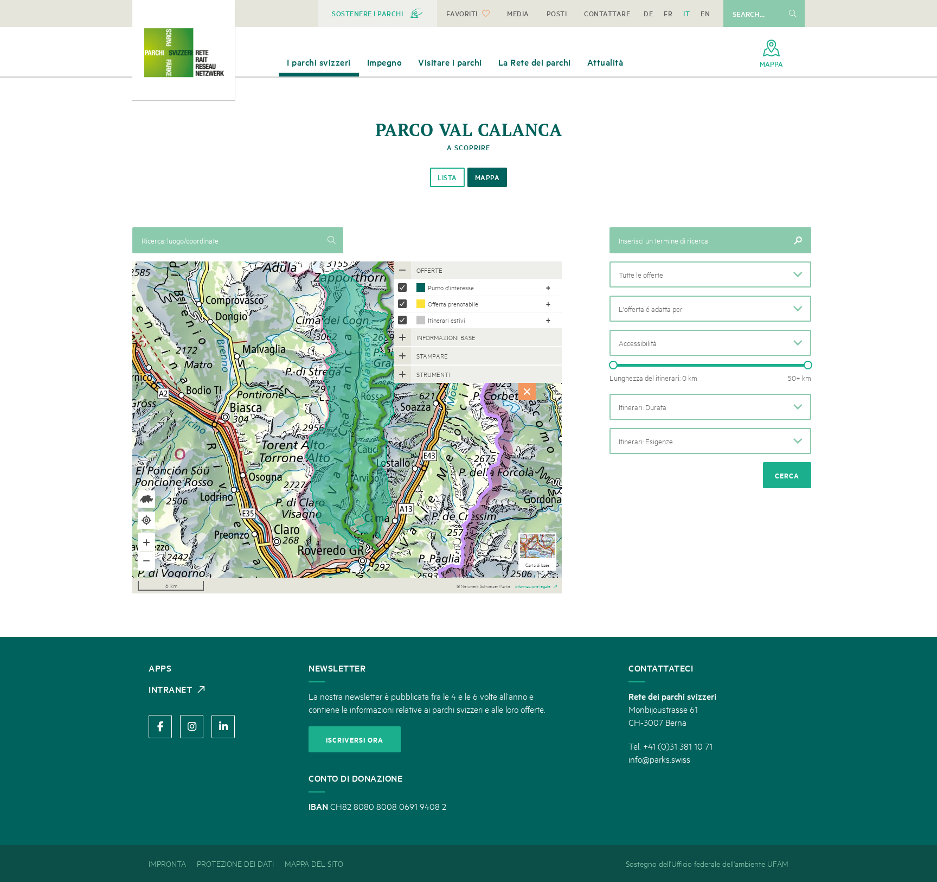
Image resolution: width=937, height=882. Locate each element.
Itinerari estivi (446, 319)
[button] (710, 274)
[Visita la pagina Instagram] (191, 726)
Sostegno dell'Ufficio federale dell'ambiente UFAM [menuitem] (707, 863)
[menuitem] (377, 13)
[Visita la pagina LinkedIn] (223, 726)
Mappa (487, 177)
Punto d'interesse (451, 287)
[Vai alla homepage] (183, 52)
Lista (447, 177)
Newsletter (337, 668)
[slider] (613, 365)
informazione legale (532, 585)
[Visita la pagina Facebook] (160, 726)
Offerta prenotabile (453, 303)
